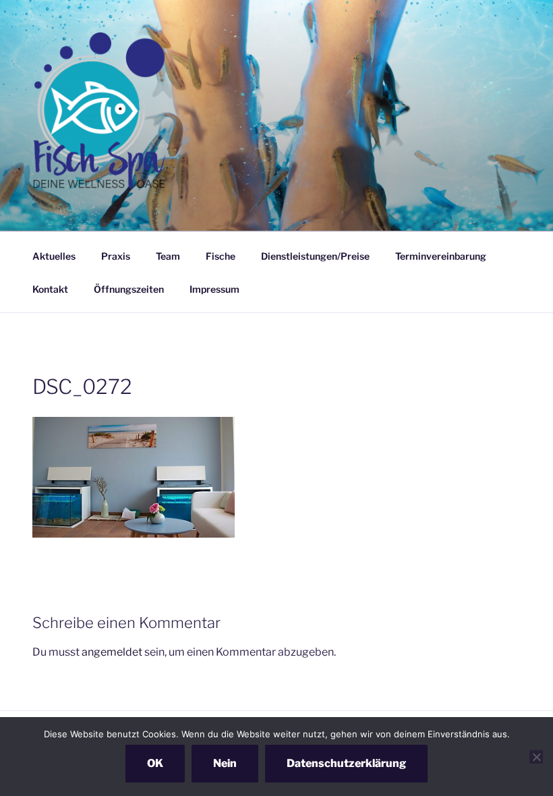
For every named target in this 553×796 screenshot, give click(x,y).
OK (155, 763)
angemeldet (112, 652)
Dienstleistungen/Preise (315, 256)
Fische (220, 256)
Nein (225, 763)
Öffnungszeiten (129, 289)
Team (168, 256)
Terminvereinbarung (440, 256)
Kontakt (50, 289)
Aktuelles (54, 256)
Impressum (214, 289)
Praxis (115, 256)
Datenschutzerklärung (346, 763)
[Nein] (536, 757)
